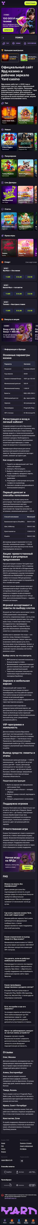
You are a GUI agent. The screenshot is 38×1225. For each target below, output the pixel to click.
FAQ (2, 1146)
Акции (3, 1143)
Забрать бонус (27, 867)
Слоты (3, 1149)
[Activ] (8, 1172)
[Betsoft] (32, 1185)
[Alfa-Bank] (20, 1172)
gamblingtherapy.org (10, 1198)
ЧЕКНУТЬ (8, 30)
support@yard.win (6, 1160)
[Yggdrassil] (20, 1185)
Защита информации (26, 1146)
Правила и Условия (26, 1143)
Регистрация (30, 3)
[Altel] (32, 1172)
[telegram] (21, 1161)
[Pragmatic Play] (8, 1185)
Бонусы (3, 1151)
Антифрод (23, 1149)
